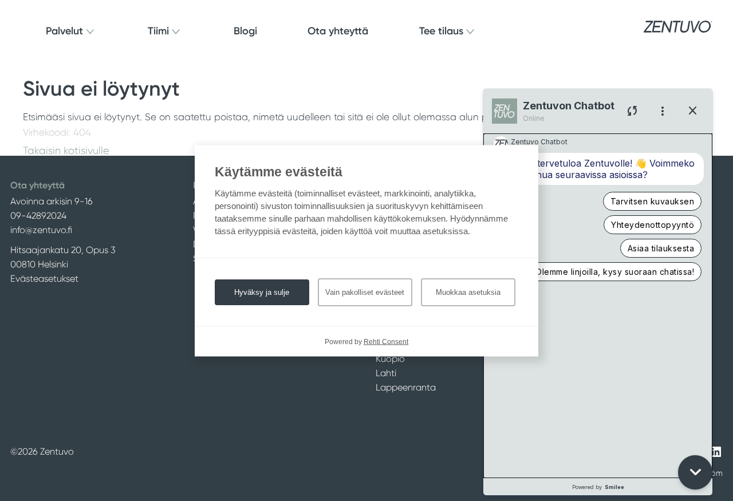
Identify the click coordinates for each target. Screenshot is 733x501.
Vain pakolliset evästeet (364, 291)
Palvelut (64, 31)
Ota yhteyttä (338, 31)
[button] (695, 472)
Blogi (245, 31)
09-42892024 (38, 215)
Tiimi (158, 31)
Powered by (598, 487)
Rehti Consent (386, 341)
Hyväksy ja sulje (261, 291)
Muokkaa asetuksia (468, 291)
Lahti (386, 373)
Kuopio (390, 358)
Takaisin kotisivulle (66, 150)
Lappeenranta (406, 387)
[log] (597, 305)
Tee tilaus (441, 31)
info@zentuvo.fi (41, 229)
